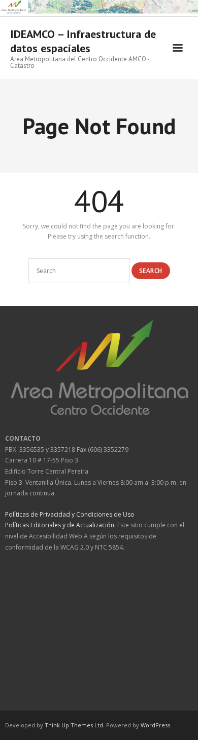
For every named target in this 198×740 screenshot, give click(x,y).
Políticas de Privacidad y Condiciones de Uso (70, 514)
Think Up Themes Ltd (74, 725)
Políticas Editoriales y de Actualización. (60, 525)
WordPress (155, 725)
